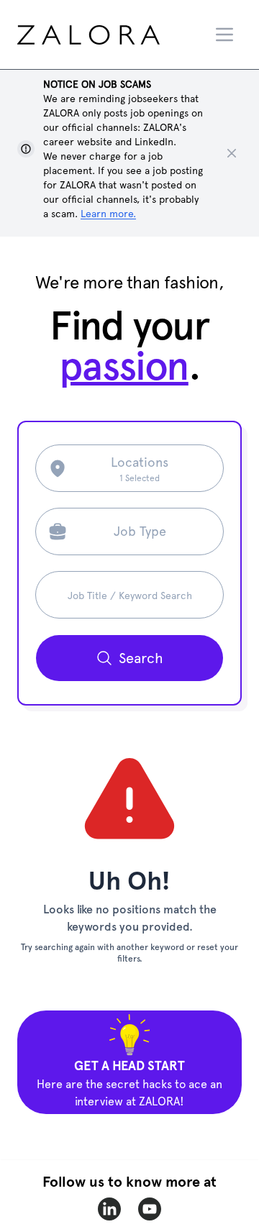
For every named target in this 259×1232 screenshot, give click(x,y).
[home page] (112, 35)
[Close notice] (232, 153)
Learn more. (108, 213)
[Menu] (224, 34)
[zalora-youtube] (149, 1208)
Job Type (140, 531)
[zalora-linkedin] (109, 1208)
